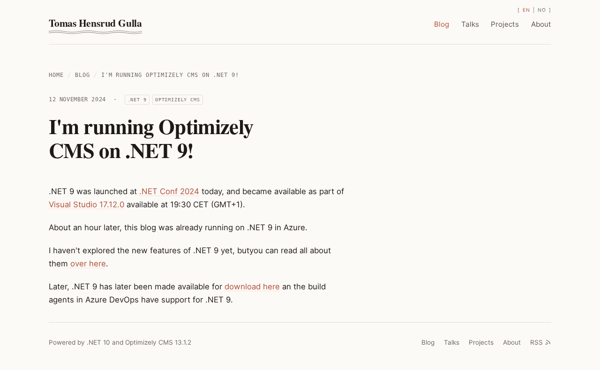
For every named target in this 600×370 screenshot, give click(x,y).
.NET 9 (137, 99)
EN (526, 10)
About (541, 24)
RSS (536, 342)
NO (542, 10)
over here (87, 263)
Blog (441, 24)
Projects (505, 24)
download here (252, 286)
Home (56, 75)
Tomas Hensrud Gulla (95, 22)
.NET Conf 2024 (169, 191)
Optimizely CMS (177, 99)
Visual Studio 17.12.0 (86, 204)
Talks (470, 24)
